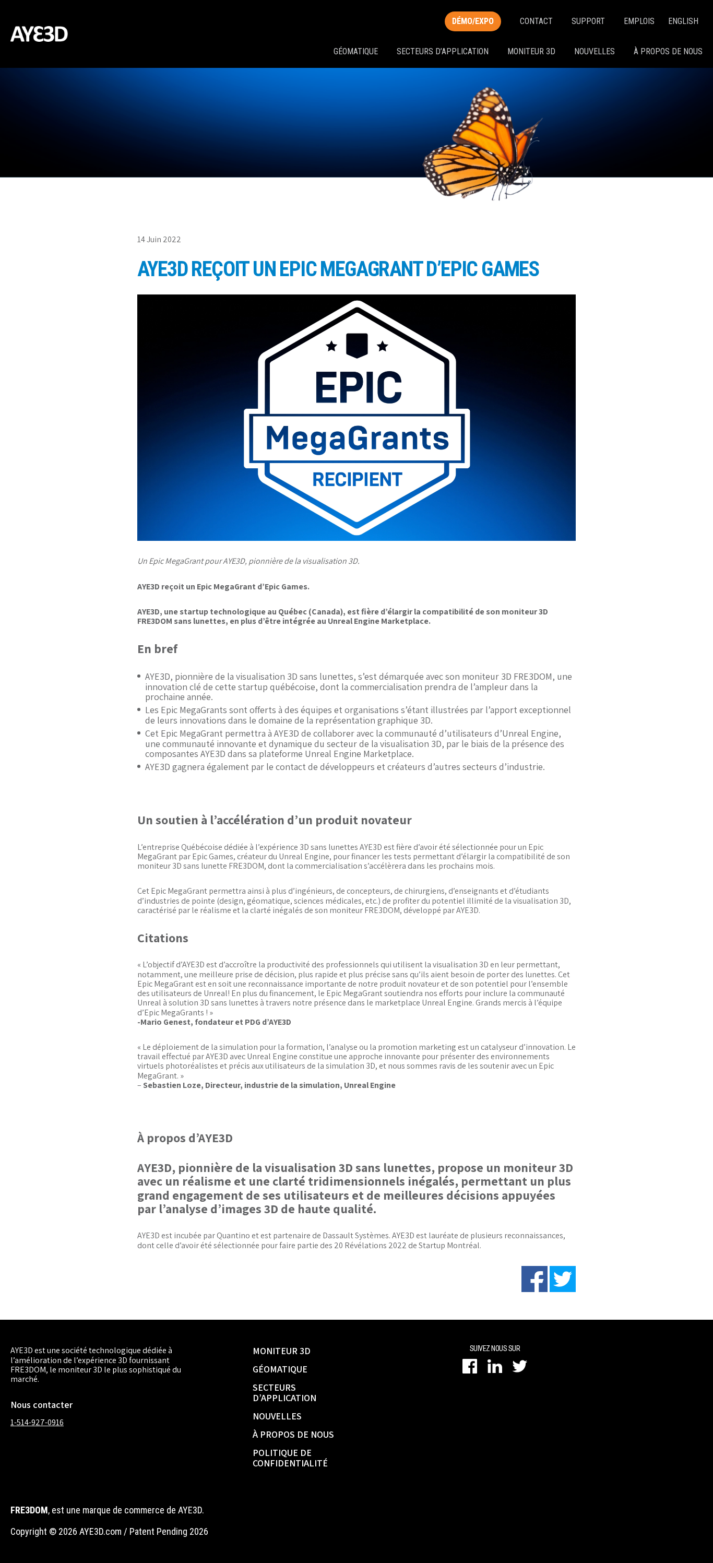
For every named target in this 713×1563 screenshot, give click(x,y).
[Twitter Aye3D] (520, 1366)
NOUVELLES (277, 1416)
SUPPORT (588, 21)
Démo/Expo (473, 21)
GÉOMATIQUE (280, 1369)
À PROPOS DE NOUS (293, 1434)
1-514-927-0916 (37, 1422)
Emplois (639, 21)
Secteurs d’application (443, 51)
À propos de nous (668, 51)
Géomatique (356, 51)
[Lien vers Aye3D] (39, 34)
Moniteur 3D (531, 51)
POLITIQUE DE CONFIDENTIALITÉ (290, 1458)
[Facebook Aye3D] (469, 1366)
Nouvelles (594, 51)
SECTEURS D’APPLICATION (284, 1392)
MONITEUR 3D (282, 1351)
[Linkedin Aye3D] (495, 1366)
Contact (536, 21)
